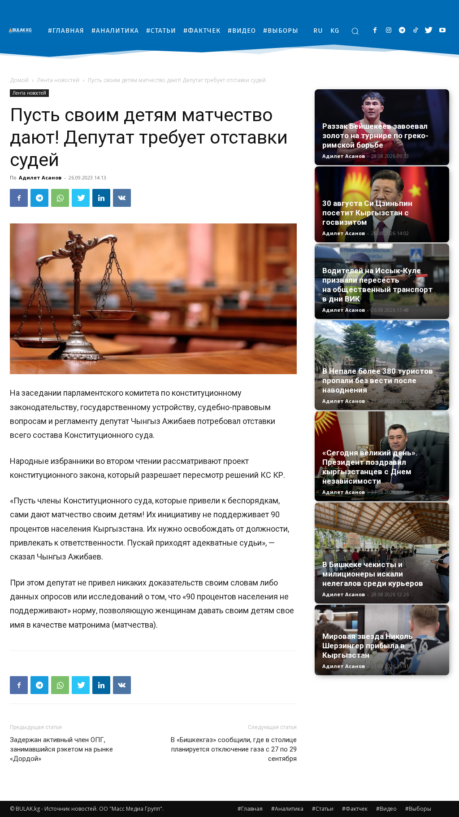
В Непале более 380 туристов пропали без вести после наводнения (377, 380)
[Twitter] (429, 31)
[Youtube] (442, 31)
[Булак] (22, 30)
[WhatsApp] (60, 198)
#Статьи (322, 809)
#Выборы (418, 809)
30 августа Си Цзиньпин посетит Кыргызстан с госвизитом (367, 213)
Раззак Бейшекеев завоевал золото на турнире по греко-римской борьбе (375, 135)
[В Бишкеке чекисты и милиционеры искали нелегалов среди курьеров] (382, 552)
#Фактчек (355, 809)
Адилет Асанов (40, 177)
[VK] (122, 198)
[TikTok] (415, 31)
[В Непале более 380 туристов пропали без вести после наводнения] (382, 365)
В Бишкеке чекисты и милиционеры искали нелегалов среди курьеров (372, 574)
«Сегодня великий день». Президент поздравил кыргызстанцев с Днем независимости (370, 466)
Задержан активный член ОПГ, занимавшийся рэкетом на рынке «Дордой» (61, 749)
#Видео (386, 809)
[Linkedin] (101, 198)
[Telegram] (402, 31)
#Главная (250, 809)
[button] (355, 31)
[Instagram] (388, 31)
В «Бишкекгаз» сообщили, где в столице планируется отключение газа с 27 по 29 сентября (234, 749)
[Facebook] (375, 31)
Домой (19, 80)
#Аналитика (287, 809)
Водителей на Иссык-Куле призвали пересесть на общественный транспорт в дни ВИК (377, 284)
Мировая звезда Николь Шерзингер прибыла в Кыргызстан (367, 646)
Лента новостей (58, 80)
